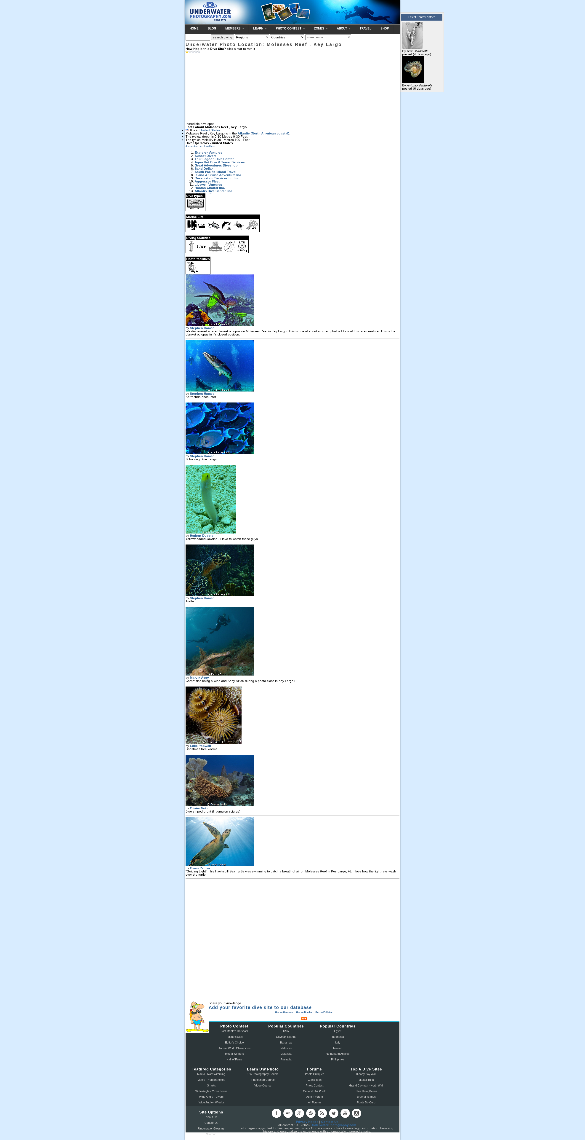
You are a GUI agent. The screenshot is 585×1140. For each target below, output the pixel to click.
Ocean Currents (284, 1012)
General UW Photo (314, 1091)
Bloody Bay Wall (366, 1074)
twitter (333, 1113)
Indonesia (338, 1036)
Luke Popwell (200, 746)
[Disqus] (292, 940)
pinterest (310, 1113)
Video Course (262, 1085)
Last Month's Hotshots (234, 1031)
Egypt (337, 1031)
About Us (211, 1117)
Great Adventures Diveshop (216, 165)
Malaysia (286, 1053)
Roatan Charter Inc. (210, 188)
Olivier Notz (199, 808)
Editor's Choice (234, 1042)
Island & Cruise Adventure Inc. (218, 175)
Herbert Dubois (201, 535)
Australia (286, 1059)
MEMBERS (233, 28)
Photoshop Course (263, 1079)
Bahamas (286, 1042)
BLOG (212, 28)
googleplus (299, 1113)
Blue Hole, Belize (366, 1091)
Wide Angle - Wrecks (211, 1102)
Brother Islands (366, 1096)
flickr (287, 1113)
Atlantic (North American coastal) (263, 133)
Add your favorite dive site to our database (260, 1007)
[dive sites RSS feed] (304, 1019)
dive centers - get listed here (200, 146)
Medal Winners (234, 1053)
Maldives (286, 1048)
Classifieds (315, 1079)
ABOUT (342, 28)
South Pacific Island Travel (215, 172)
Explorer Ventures (208, 152)
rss (322, 1113)
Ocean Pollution (324, 1012)
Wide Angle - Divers (211, 1096)
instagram (356, 1113)
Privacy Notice (307, 1122)
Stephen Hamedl (202, 328)
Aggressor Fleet (207, 181)
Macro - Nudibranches (211, 1079)
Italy (337, 1042)
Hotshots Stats (234, 1036)
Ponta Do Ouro (366, 1102)
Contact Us (211, 1122)
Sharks (211, 1085)
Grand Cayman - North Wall (366, 1085)
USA (286, 1031)
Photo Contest (314, 1085)
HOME (194, 28)
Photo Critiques (314, 1074)
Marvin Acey (199, 677)
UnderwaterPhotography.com (333, 1125)
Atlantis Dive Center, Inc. (214, 191)
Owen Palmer (200, 868)
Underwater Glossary (211, 1128)
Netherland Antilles (337, 1053)
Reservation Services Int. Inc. (217, 178)
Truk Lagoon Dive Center (214, 159)
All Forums (314, 1102)
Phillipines (337, 1059)
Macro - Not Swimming (211, 1074)
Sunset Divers (205, 156)
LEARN (258, 28)
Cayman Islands (286, 1036)
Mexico (337, 1048)
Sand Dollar (204, 168)
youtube (345, 1113)
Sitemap (211, 1134)
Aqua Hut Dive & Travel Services (220, 162)
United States (210, 130)
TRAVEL (365, 28)
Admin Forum (314, 1096)
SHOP (384, 28)
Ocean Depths (304, 1012)
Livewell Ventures (208, 184)
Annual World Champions (234, 1048)
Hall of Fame (234, 1059)
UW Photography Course (263, 1074)
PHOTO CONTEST (289, 28)
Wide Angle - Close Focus (211, 1091)
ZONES (319, 28)
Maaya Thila (366, 1079)
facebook (276, 1113)
